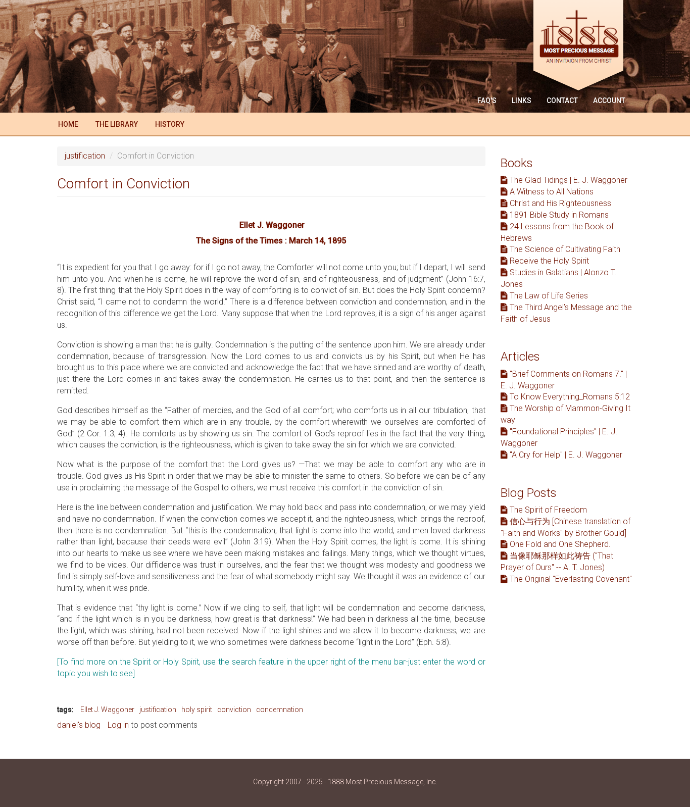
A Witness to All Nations (551, 191)
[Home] (582, 46)
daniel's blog (79, 725)
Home (68, 124)
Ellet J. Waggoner (107, 709)
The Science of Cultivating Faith (564, 249)
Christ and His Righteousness (559, 203)
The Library (116, 124)
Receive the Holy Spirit (548, 261)
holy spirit (196, 709)
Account (609, 100)
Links (521, 100)
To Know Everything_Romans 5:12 (569, 396)
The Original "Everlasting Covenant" (570, 579)
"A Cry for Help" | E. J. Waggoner (565, 455)
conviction (234, 709)
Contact (562, 100)
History (169, 124)
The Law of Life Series (548, 295)
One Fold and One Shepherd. (559, 544)
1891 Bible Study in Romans (558, 215)
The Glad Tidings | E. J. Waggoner (567, 180)
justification (85, 156)
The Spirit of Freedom (547, 510)
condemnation (279, 709)
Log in (118, 725)
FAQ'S (487, 100)
